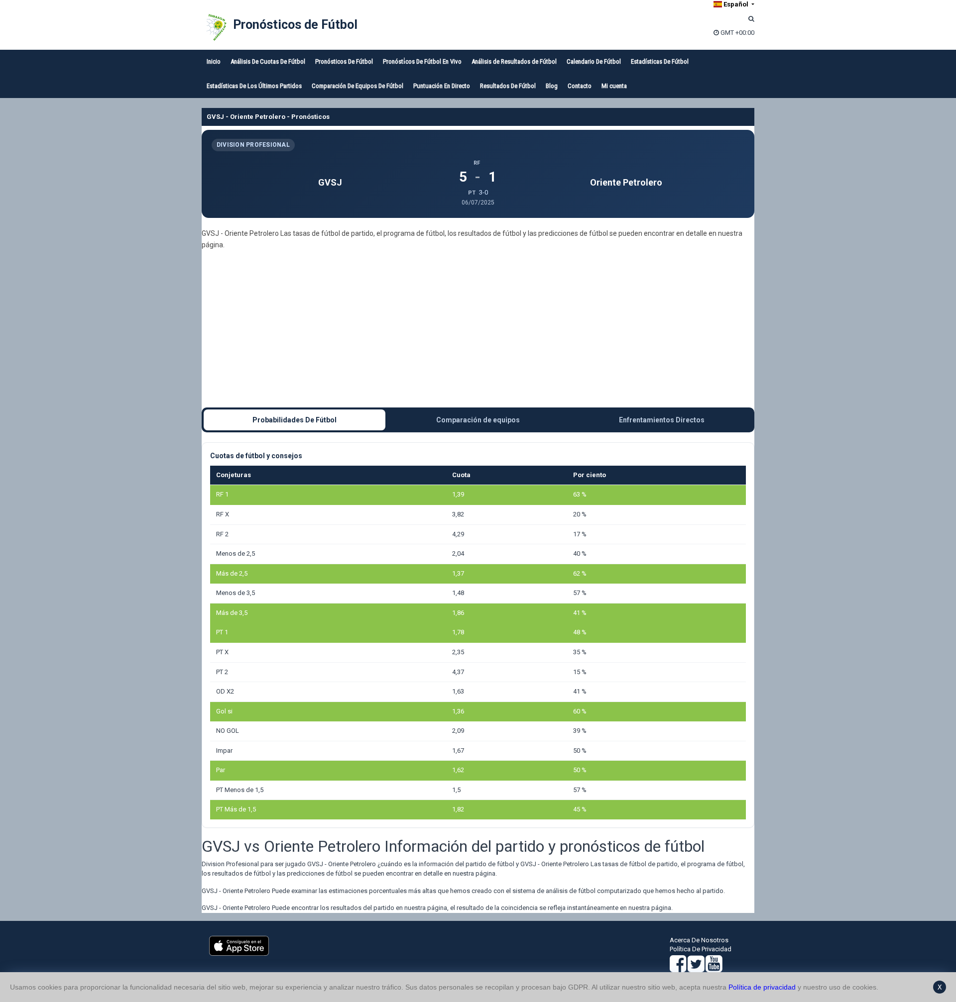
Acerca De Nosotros (699, 940)
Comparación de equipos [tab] (478, 420)
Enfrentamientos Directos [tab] (662, 420)
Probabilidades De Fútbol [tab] (294, 420)
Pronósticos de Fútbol (295, 24)
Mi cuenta (614, 86)
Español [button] (736, 4)
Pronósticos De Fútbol (344, 61)
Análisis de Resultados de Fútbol (514, 61)
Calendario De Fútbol (594, 61)
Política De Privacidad (700, 949)
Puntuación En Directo (441, 86)
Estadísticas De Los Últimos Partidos (254, 86)
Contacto (580, 86)
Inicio (214, 61)
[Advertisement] (478, 329)
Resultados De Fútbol (508, 86)
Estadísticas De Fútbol (660, 61)
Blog (552, 86)
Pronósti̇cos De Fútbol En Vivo (422, 61)
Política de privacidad (762, 987)
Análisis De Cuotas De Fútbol (268, 61)
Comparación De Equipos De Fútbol (357, 86)
